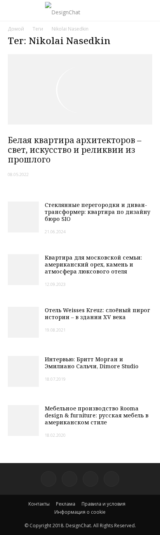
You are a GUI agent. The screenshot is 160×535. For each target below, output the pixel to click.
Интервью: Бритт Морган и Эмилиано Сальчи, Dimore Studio (91, 363)
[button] (149, 10)
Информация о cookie (80, 512)
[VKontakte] (90, 479)
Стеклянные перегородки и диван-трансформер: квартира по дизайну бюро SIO (97, 211)
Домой (16, 29)
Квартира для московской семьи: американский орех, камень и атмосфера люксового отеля (93, 264)
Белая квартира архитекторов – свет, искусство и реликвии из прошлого (74, 150)
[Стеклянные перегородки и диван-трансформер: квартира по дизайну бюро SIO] (23, 217)
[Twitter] (69, 479)
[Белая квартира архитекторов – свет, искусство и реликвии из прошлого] (80, 89)
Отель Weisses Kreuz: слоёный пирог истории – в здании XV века (97, 313)
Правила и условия (103, 504)
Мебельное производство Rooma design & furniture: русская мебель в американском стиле (96, 415)
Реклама (65, 504)
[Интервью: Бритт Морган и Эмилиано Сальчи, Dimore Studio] (23, 371)
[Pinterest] (48, 479)
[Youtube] (111, 479)
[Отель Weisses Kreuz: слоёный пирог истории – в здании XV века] (23, 322)
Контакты (39, 504)
